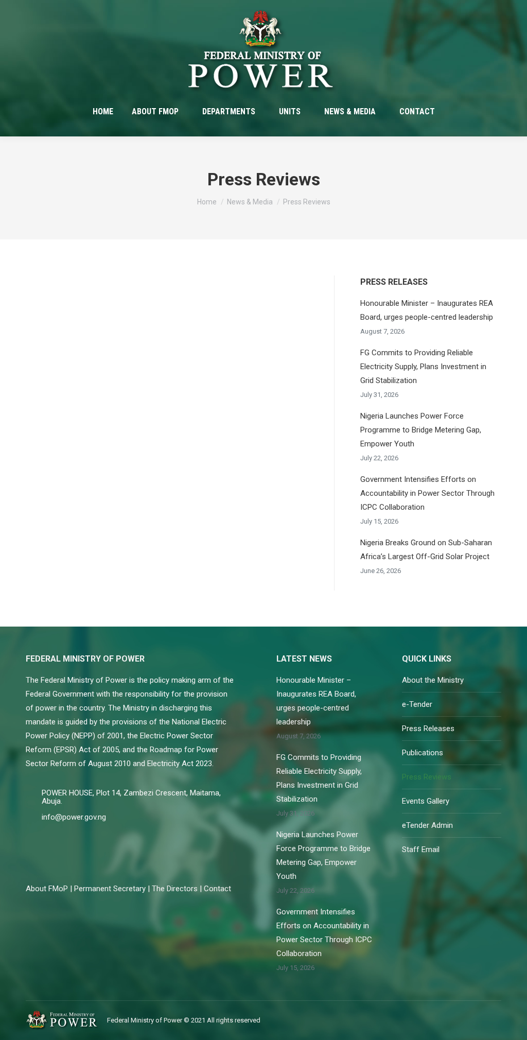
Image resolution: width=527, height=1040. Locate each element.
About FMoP (47, 888)
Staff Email (421, 849)
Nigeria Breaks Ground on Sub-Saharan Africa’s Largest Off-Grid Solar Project (426, 549)
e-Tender (417, 704)
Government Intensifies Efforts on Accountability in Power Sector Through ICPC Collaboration (427, 493)
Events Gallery (425, 801)
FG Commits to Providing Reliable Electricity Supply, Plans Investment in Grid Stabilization (423, 366)
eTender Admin (427, 825)
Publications (422, 752)
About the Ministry (433, 680)
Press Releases (428, 728)
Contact (217, 888)
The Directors (175, 888)
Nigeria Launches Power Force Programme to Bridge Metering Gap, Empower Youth (420, 429)
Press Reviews (426, 777)
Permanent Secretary (110, 888)
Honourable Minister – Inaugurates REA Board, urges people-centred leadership (426, 310)
